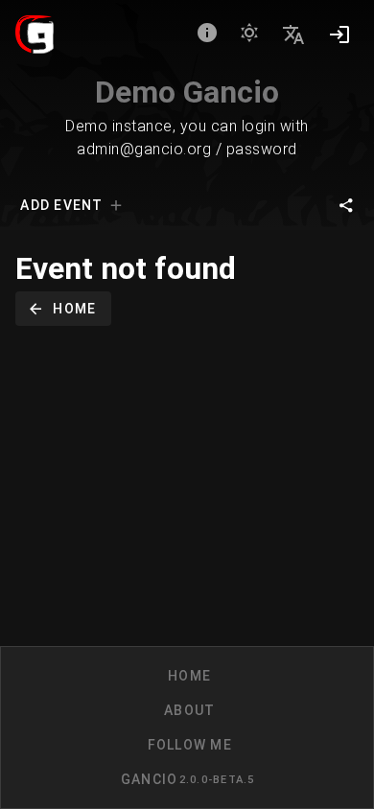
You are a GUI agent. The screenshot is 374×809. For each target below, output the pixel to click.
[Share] (346, 205)
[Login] (339, 35)
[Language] (293, 35)
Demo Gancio (187, 92)
